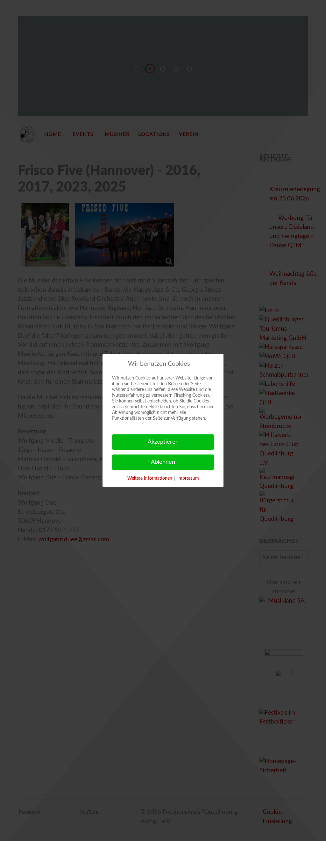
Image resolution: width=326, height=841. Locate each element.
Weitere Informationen (149, 478)
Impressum (188, 478)
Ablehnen (163, 462)
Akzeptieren (163, 442)
